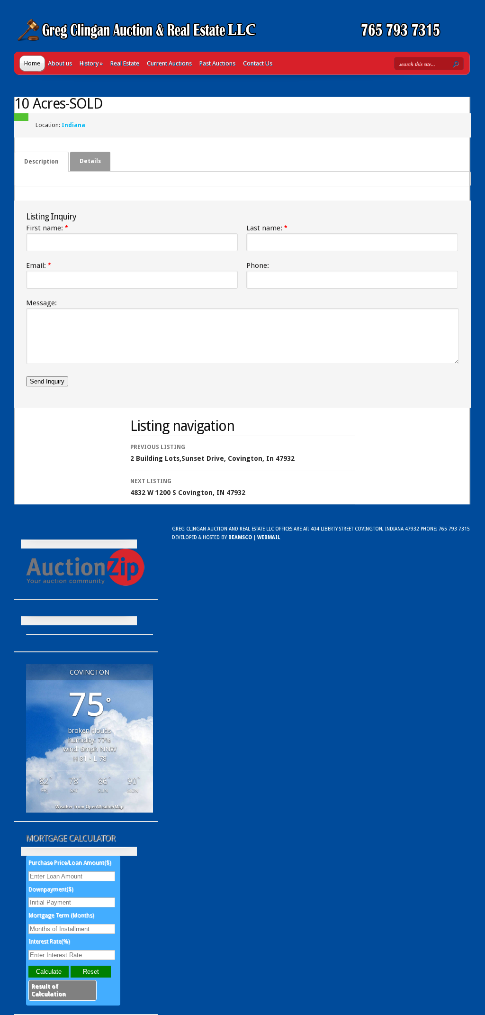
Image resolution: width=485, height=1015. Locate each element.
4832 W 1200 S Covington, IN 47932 (187, 487)
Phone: (257, 265)
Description (41, 161)
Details (90, 161)
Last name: (266, 228)
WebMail (268, 537)
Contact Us (257, 63)
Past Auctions (217, 63)
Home (32, 63)
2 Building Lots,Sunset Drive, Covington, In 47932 (212, 453)
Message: (41, 303)
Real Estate (124, 63)
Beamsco (240, 537)
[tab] (41, 162)
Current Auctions (169, 63)
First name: (47, 228)
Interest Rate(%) (49, 941)
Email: (38, 265)
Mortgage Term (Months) (61, 915)
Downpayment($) (50, 889)
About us (60, 63)
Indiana (73, 125)
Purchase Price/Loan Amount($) (69, 863)
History (91, 63)
